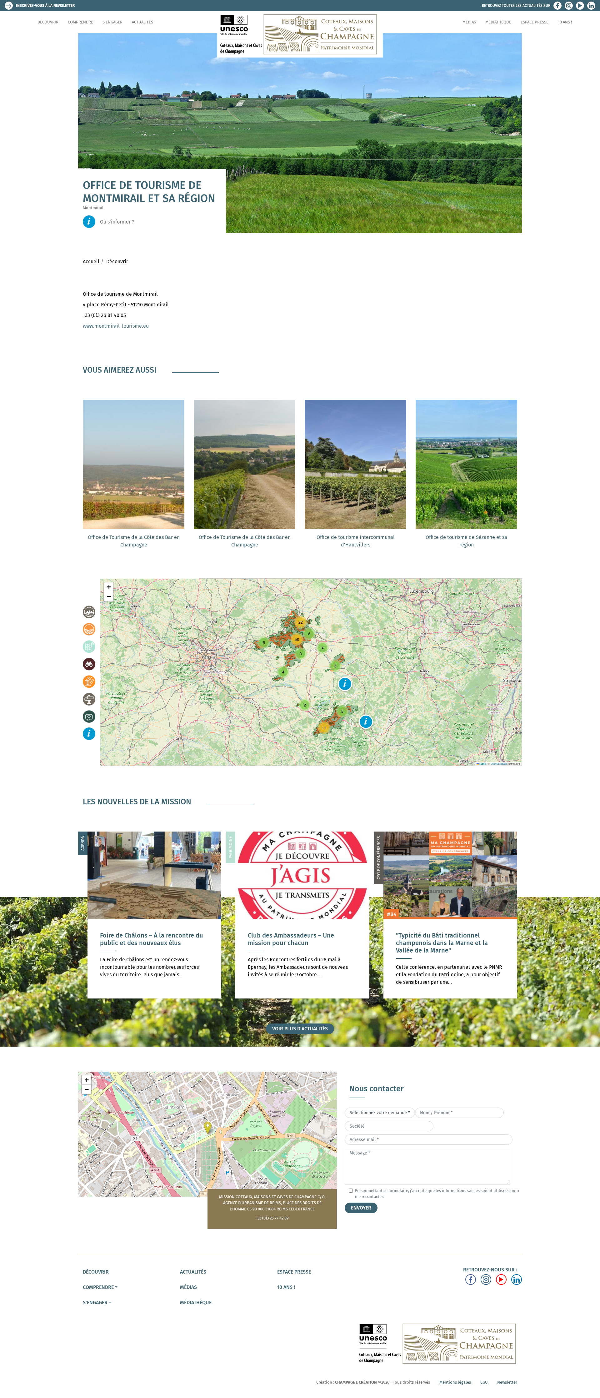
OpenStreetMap (499, 763)
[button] (345, 684)
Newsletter (507, 1382)
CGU (484, 1382)
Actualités (142, 22)
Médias (469, 22)
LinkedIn (591, 6)
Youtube (580, 6)
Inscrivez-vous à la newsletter (45, 5)
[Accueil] (300, 34)
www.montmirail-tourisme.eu (116, 326)
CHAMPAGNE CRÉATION (356, 1382)
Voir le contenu (154, 958)
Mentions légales (455, 1382)
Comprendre (80, 22)
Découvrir (48, 22)
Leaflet (482, 763)
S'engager (112, 22)
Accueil (91, 261)
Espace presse (534, 22)
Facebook (557, 6)
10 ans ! (565, 22)
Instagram (569, 6)
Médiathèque (498, 22)
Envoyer (361, 1208)
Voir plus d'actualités (300, 1029)
